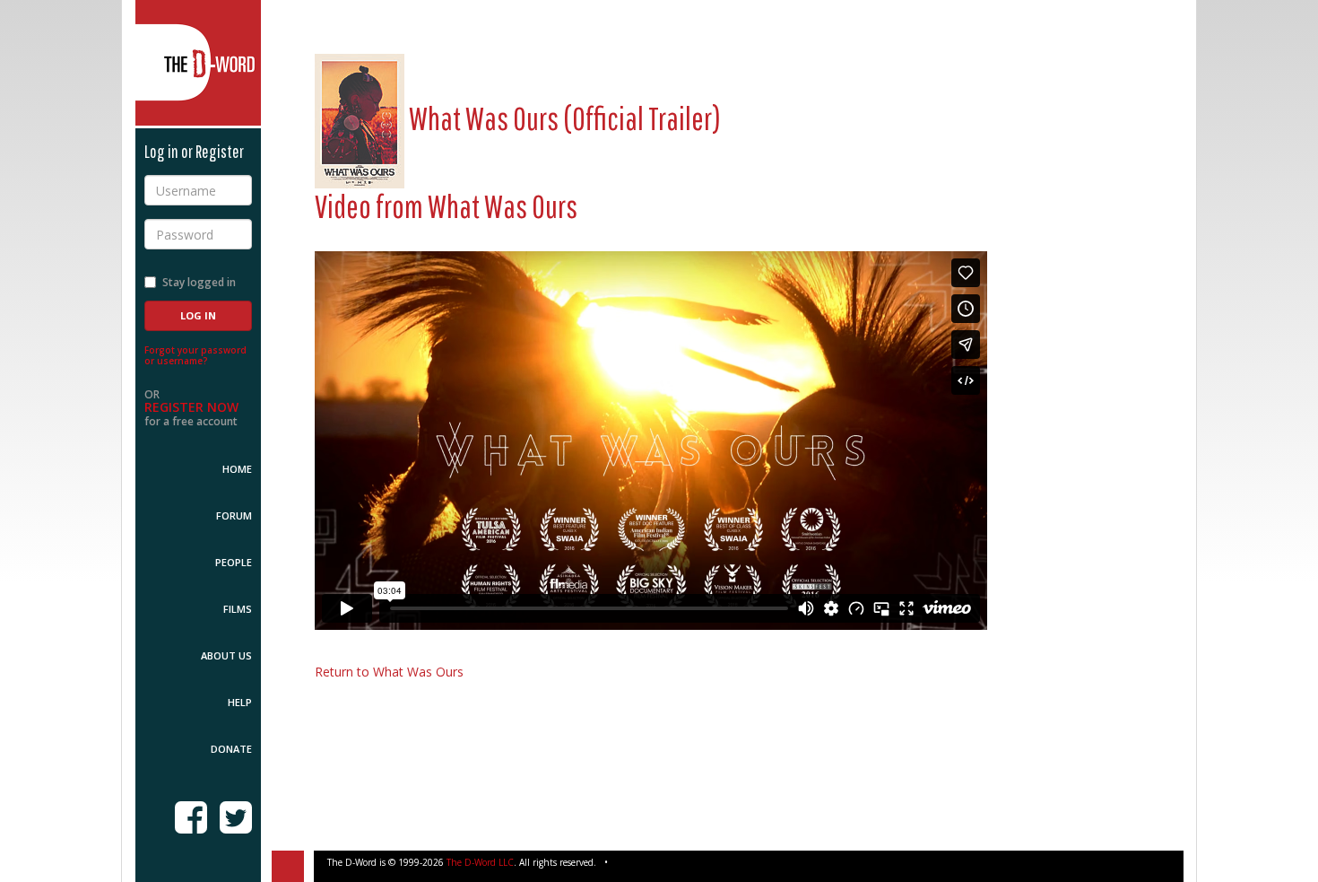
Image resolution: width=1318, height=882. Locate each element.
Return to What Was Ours (389, 671)
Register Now (191, 406)
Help (240, 702)
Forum (234, 515)
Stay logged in (199, 282)
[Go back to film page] (359, 118)
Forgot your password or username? (195, 355)
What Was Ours (502, 206)
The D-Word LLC (480, 862)
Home (237, 469)
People (233, 562)
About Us (226, 655)
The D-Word (198, 63)
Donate (231, 748)
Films (237, 609)
